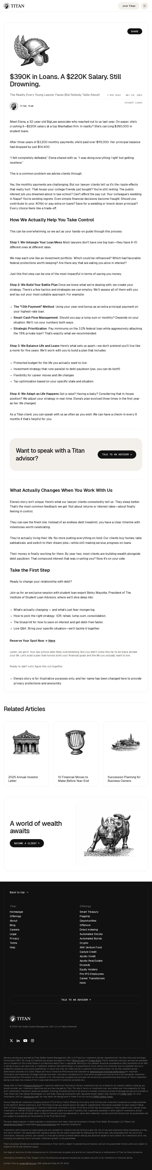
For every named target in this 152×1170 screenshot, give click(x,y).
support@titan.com (28, 1163)
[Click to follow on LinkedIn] (18, 1040)
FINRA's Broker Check (102, 1096)
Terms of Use (78, 1060)
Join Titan (128, 6)
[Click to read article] (26, 754)
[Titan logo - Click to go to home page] (14, 6)
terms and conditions (46, 1124)
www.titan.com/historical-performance (107, 1071)
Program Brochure (32, 1085)
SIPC (130, 1094)
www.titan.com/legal (13, 1124)
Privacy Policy (95, 1060)
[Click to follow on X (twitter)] (11, 1040)
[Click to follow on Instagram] (32, 1040)
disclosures (29, 1096)
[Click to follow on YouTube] (25, 1040)
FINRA (123, 1094)
